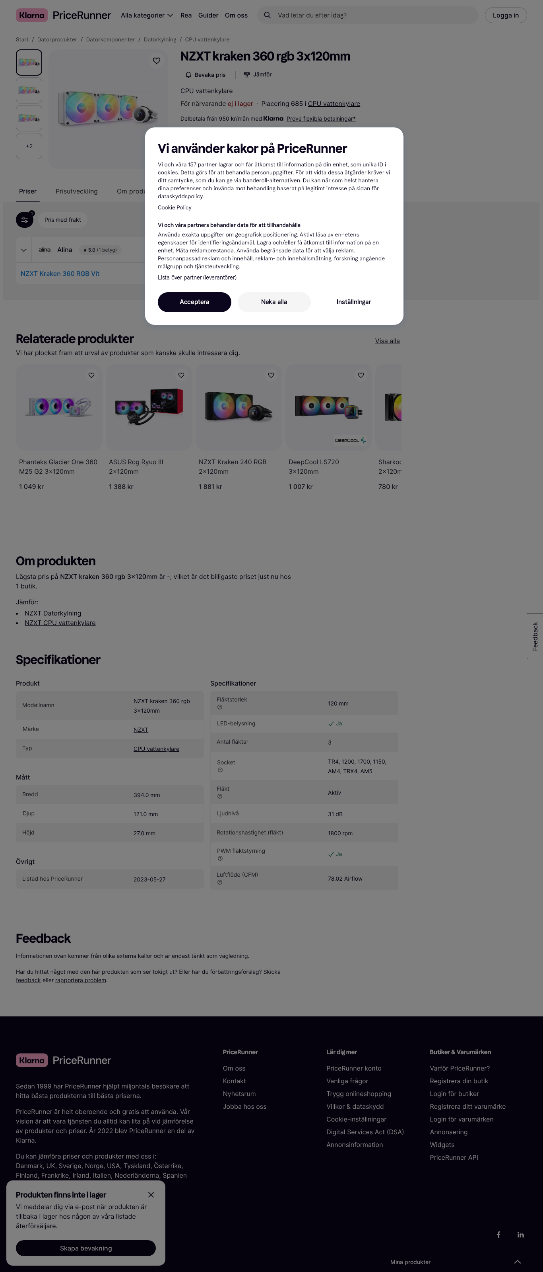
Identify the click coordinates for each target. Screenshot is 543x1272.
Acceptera (194, 302)
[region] (274, 226)
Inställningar (354, 302)
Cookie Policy (175, 207)
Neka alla (274, 302)
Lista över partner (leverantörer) (197, 277)
